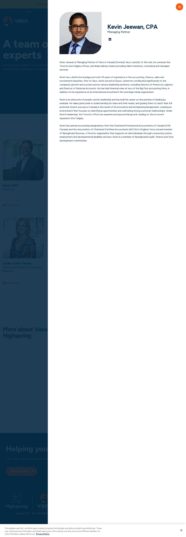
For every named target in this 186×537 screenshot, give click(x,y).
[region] (93, 530)
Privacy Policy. (43, 534)
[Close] (179, 6)
